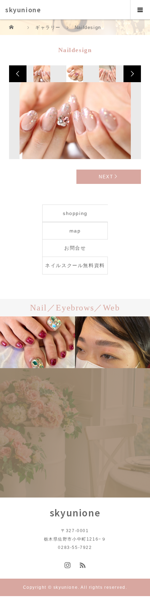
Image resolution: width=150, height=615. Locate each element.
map (75, 231)
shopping (75, 213)
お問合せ (75, 248)
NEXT (106, 176)
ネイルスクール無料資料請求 (75, 268)
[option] (41, 73)
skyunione (23, 9)
